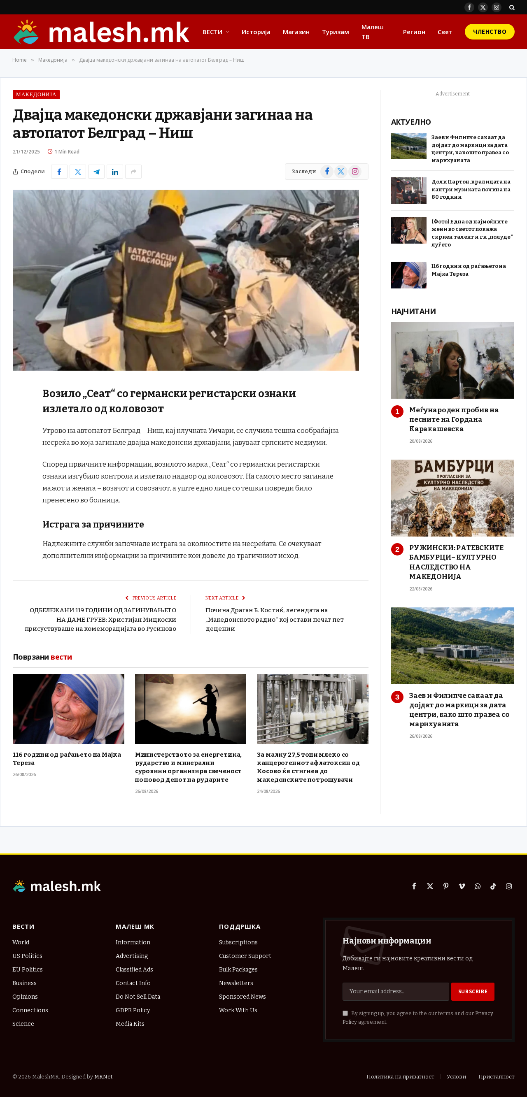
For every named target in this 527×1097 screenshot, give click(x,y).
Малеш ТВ (372, 32)
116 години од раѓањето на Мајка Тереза (67, 759)
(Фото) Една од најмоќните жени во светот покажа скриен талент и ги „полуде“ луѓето (472, 233)
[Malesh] (102, 31)
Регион (414, 32)
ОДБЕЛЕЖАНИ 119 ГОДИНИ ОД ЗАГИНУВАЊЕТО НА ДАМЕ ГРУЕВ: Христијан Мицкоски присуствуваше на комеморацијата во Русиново (100, 619)
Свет (445, 32)
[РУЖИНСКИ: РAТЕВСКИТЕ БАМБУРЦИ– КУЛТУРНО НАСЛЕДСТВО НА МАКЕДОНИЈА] (452, 498)
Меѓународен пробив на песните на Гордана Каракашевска (454, 419)
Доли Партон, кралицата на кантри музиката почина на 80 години (471, 189)
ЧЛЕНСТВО (489, 31)
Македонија (36, 94)
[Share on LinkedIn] (115, 172)
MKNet (103, 1077)
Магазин (296, 32)
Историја (256, 32)
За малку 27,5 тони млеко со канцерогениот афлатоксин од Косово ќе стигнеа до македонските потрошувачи (308, 767)
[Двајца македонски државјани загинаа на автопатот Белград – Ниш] (186, 368)
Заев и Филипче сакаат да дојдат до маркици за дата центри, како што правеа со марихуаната (470, 148)
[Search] (511, 7)
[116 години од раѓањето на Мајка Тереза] (68, 709)
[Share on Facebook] (59, 172)
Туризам (335, 32)
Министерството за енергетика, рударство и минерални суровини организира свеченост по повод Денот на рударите (188, 767)
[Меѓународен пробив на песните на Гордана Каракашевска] (452, 360)
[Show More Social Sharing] (133, 172)
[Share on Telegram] (96, 172)
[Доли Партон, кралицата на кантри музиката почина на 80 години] (409, 190)
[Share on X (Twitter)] (78, 172)
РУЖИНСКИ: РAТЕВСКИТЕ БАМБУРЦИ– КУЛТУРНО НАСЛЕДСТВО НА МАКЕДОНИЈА (456, 562)
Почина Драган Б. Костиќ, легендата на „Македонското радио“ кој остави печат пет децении (274, 619)
